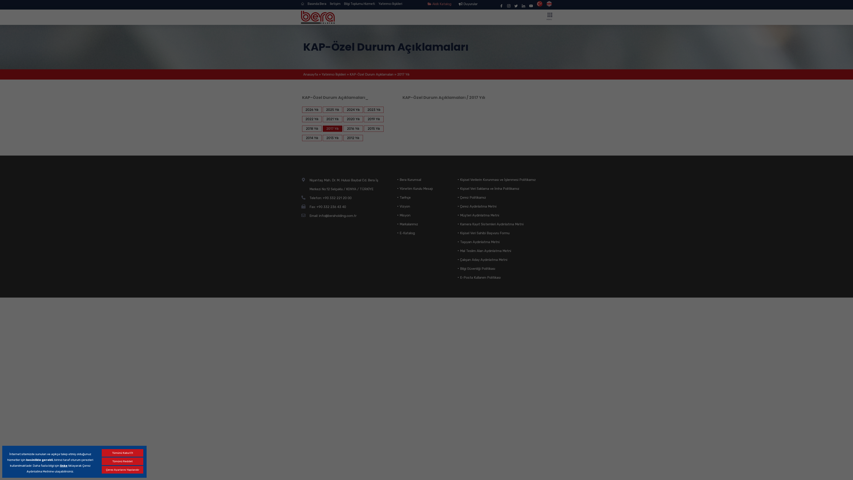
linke (64, 465)
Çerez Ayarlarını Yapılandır (122, 469)
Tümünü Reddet (122, 461)
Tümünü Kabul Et (122, 452)
